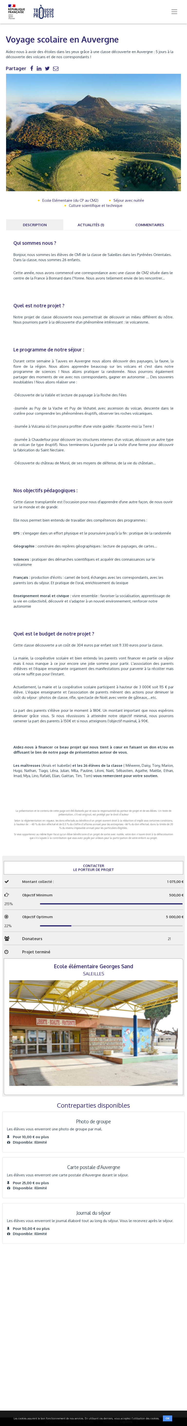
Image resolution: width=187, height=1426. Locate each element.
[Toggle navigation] (174, 12)
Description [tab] (35, 225)
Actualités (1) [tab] (91, 225)
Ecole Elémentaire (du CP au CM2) (70, 200)
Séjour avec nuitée (128, 200)
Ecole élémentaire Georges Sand (93, 966)
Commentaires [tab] (149, 225)
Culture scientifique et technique (95, 205)
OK (167, 1418)
